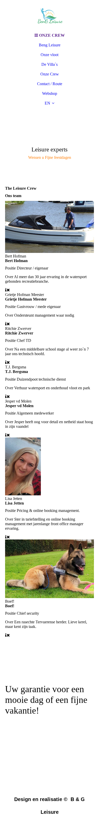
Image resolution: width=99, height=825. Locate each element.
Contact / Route (49, 84)
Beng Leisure (49, 45)
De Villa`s (49, 64)
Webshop (49, 93)
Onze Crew (49, 74)
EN (47, 103)
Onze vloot (49, 55)
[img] (49, 15)
